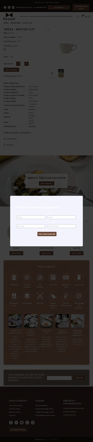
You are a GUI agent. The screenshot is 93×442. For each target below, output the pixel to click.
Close (80, 198)
